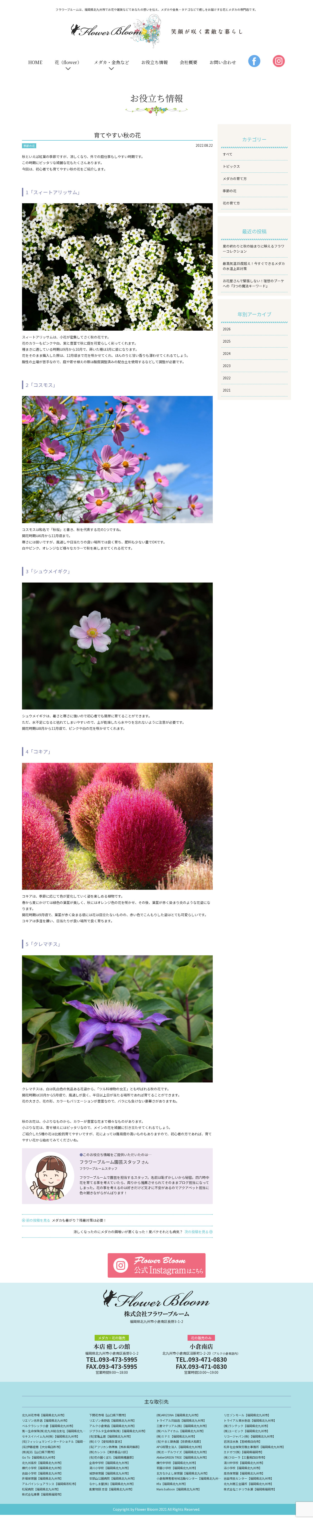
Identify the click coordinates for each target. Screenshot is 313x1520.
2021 (227, 390)
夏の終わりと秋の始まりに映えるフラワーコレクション (253, 249)
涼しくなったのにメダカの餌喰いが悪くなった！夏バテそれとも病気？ (141, 1231)
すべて (228, 154)
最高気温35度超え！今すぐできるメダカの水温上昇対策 (254, 266)
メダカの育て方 (235, 178)
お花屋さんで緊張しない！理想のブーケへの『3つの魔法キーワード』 (253, 283)
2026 (227, 329)
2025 (227, 341)
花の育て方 (231, 203)
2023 (227, 365)
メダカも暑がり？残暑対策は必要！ (66, 1220)
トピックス (231, 166)
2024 (227, 353)
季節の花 (229, 190)
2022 (227, 377)
